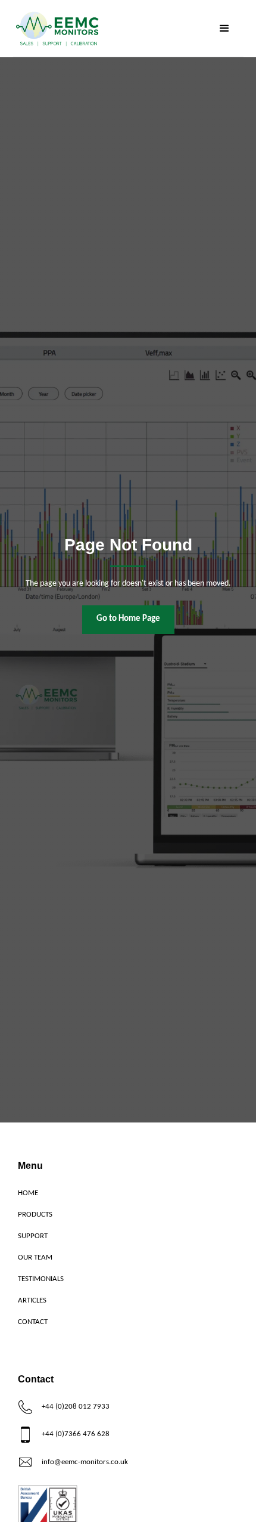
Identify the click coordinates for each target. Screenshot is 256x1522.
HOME (28, 1193)
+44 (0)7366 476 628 (76, 1434)
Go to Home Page (128, 618)
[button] (224, 29)
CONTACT (33, 1322)
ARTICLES (32, 1300)
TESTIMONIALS (41, 1279)
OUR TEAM (35, 1257)
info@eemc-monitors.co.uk (85, 1462)
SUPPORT (33, 1236)
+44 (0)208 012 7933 (76, 1406)
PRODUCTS (35, 1214)
